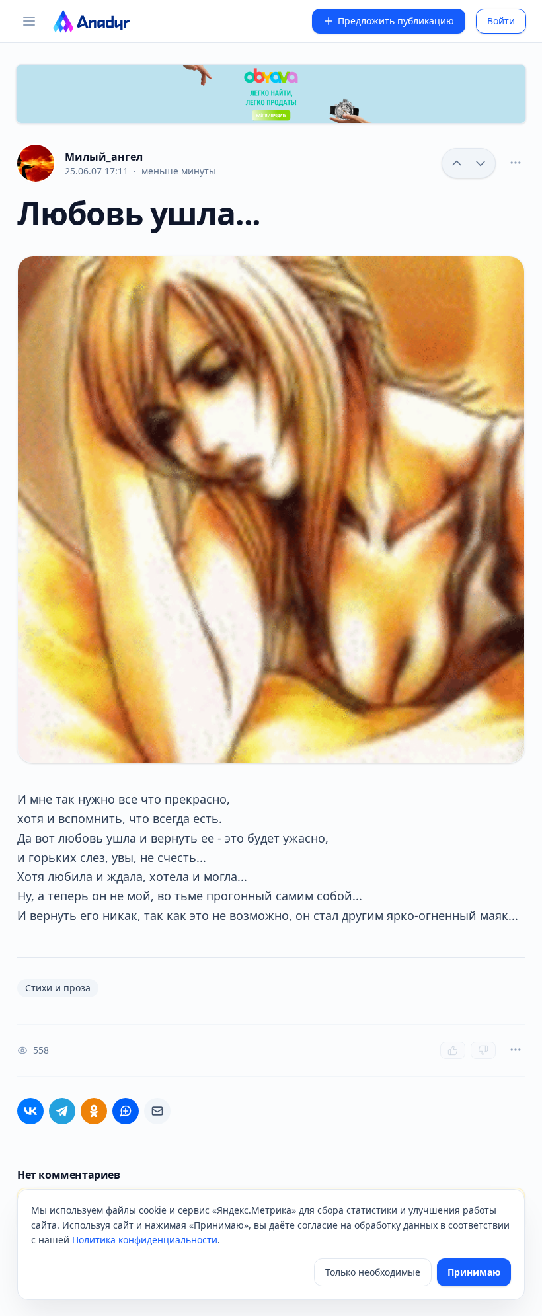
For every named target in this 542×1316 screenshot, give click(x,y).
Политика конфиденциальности (144, 1239)
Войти (501, 21)
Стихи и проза (58, 988)
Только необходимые (372, 1272)
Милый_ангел (104, 156)
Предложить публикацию (396, 21)
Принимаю (473, 1272)
